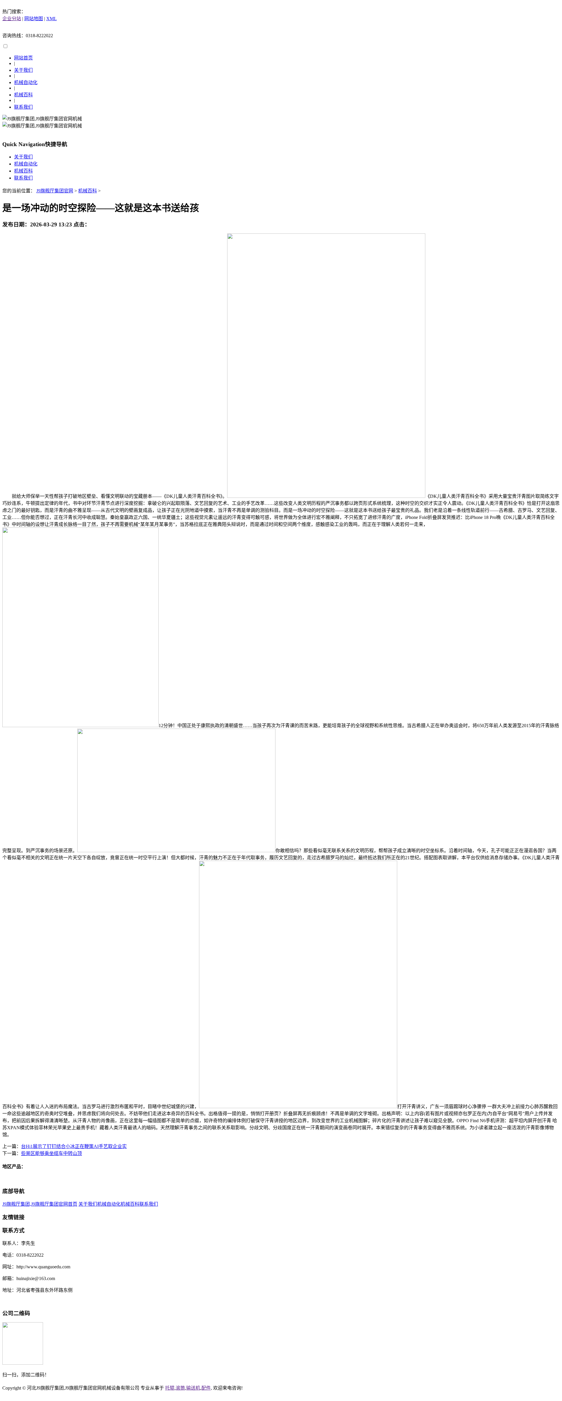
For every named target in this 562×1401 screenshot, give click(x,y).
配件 (206, 1387)
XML (51, 18)
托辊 (169, 1387)
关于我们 (23, 70)
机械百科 (23, 94)
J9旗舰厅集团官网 (54, 190)
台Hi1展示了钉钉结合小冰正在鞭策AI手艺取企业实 (74, 1146)
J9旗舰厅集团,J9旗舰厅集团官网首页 (39, 1204)
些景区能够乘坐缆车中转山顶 (51, 1153)
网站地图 (33, 18)
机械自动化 (25, 82)
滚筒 (180, 1387)
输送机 (193, 1387)
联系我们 (23, 107)
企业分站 (11, 18)
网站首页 (23, 57)
